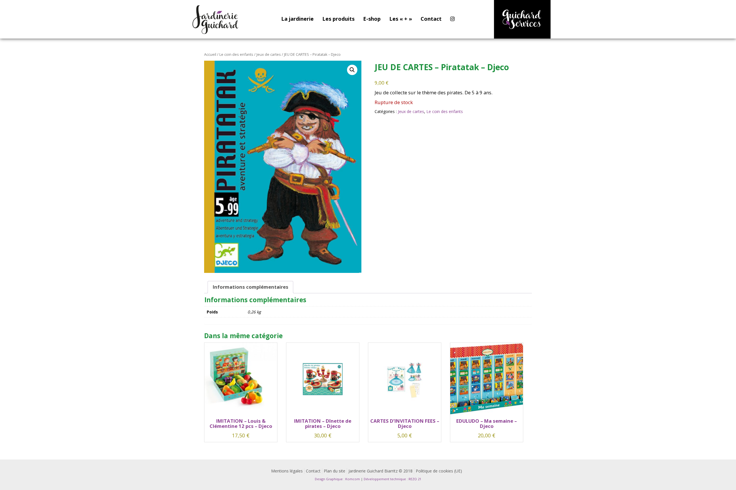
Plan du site (334, 471)
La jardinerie (297, 18)
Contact (431, 18)
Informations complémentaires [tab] (250, 287)
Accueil (210, 54)
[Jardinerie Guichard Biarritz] (216, 19)
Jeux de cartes (268, 54)
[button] (352, 70)
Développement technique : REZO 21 (392, 479)
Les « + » (400, 18)
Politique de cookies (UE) (439, 471)
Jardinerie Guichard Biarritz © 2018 (380, 471)
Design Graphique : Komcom (337, 479)
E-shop (372, 18)
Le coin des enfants (236, 54)
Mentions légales (287, 471)
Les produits (338, 18)
